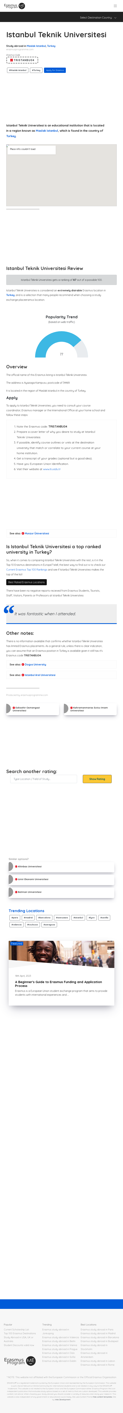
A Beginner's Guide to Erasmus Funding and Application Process (58, 984)
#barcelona (44, 917)
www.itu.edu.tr (52, 469)
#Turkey (36, 70)
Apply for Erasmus (55, 70)
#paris (15, 917)
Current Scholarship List (16, 1329)
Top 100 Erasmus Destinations (20, 1333)
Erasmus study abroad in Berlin (58, 1341)
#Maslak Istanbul (17, 70)
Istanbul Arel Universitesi (39, 675)
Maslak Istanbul (36, 46)
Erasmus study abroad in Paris (97, 1329)
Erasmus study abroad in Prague (59, 1349)
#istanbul (78, 917)
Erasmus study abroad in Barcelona (100, 1337)
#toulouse (32, 924)
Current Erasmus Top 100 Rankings (26, 569)
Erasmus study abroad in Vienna (59, 1345)
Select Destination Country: (97, 17)
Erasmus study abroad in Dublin (59, 1361)
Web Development (62, 1399)
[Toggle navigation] (115, 5)
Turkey (51, 46)
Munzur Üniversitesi (36, 533)
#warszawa (62, 917)
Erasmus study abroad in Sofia (58, 1357)
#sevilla (104, 917)
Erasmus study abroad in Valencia (60, 1337)
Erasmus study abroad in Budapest (99, 1341)
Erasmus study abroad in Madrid (98, 1333)
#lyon (92, 917)
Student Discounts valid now (19, 1345)
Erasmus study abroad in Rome (97, 1364)
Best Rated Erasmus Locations (26, 582)
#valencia (16, 924)
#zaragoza (49, 924)
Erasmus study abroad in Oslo (58, 1353)
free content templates (102, 1397)
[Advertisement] (61, 97)
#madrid (28, 917)
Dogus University (35, 664)
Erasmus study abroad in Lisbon (98, 1361)
